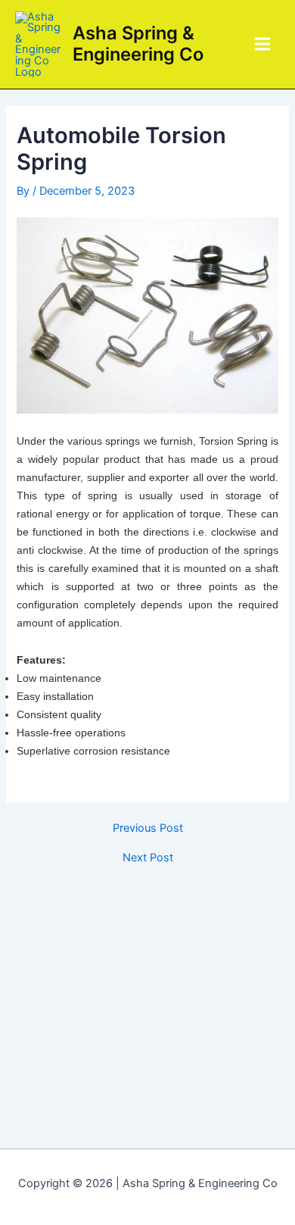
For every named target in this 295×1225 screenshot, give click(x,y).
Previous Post (148, 828)
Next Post (148, 858)
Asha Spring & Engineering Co (138, 43)
